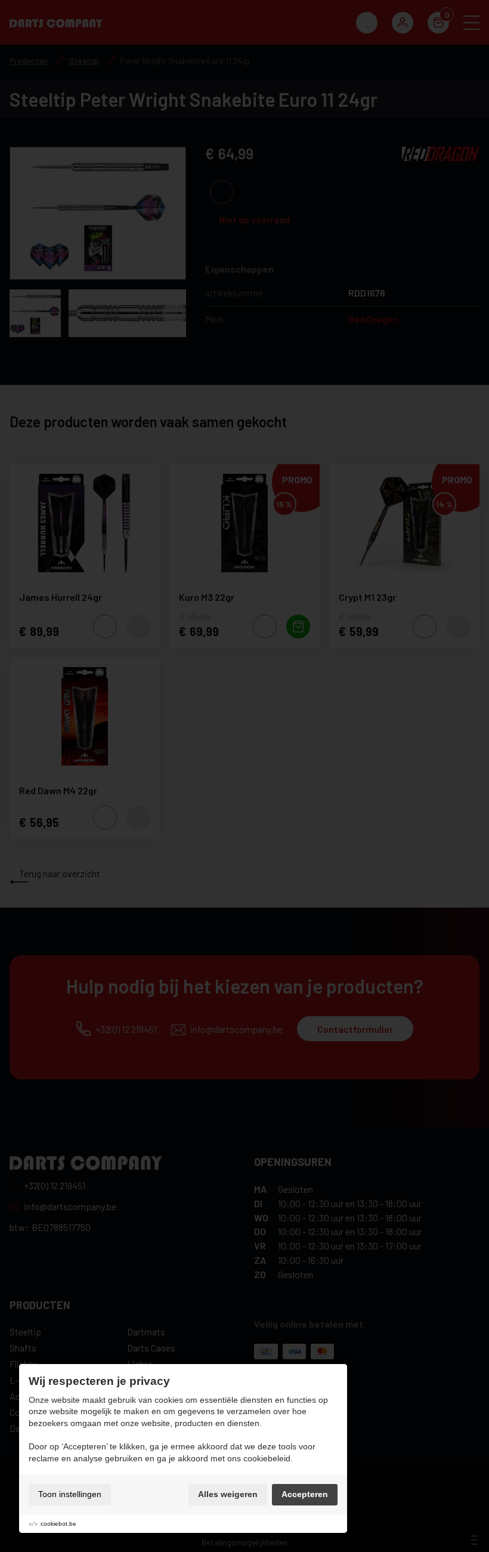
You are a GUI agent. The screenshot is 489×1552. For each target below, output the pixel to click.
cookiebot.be (58, 1523)
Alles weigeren (228, 1494)
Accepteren (304, 1494)
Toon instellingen (69, 1494)
